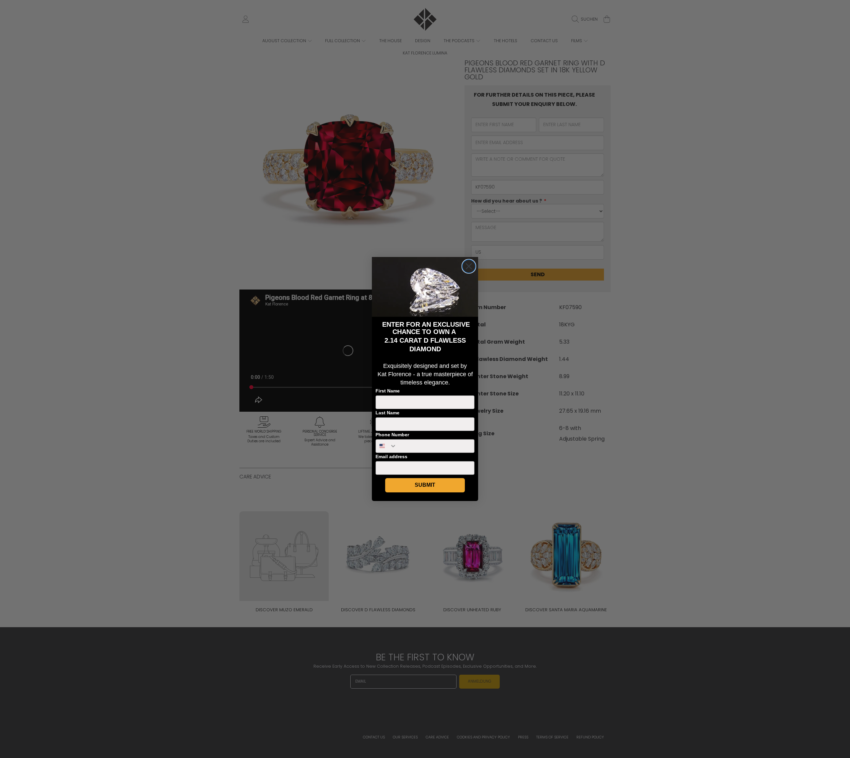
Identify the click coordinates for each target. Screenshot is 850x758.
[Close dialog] (468, 266)
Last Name (387, 412)
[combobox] (386, 446)
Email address (391, 456)
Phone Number (392, 434)
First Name (388, 390)
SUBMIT (425, 485)
